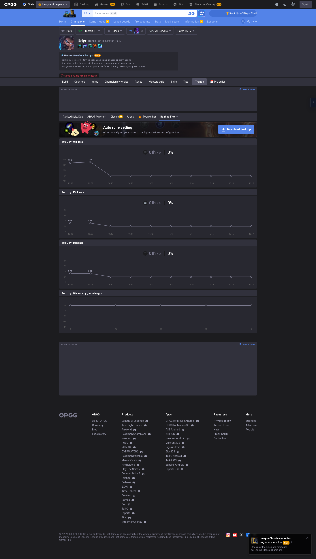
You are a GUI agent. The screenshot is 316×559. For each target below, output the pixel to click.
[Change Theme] (285, 4)
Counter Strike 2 (131, 473)
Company (97, 425)
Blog (94, 429)
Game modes (98, 21)
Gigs (124, 517)
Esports (126, 513)
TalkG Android (174, 455)
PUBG (125, 442)
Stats (158, 21)
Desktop (126, 495)
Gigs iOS (170, 451)
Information (193, 21)
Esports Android (175, 464)
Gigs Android (173, 447)
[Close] (307, 537)
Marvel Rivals (129, 460)
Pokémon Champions (134, 433)
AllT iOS (170, 433)
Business (251, 420)
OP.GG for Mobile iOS (177, 425)
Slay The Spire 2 (131, 469)
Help (216, 429)
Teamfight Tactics (132, 425)
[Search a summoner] (191, 13)
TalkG (125, 508)
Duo (124, 504)
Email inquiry (221, 433)
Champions (78, 21)
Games (126, 499)
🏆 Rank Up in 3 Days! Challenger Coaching (232, 13)
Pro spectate (142, 21)
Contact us (220, 438)
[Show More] (277, 4)
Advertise (251, 425)
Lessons (212, 21)
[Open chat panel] (313, 102)
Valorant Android (175, 438)
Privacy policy (222, 420)
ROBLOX (126, 447)
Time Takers (129, 491)
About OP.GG (99, 420)
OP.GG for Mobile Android (180, 420)
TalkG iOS (171, 460)
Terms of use (221, 425)
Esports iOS (172, 469)
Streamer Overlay (132, 521)
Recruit (250, 429)
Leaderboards (122, 21)
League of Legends (53, 4)
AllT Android (173, 429)
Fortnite (126, 477)
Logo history (99, 433)
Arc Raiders (128, 464)
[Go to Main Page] (10, 4)
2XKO (125, 486)
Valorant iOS (173, 442)
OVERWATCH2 (130, 451)
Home (63, 21)
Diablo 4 (126, 482)
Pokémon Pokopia (132, 455)
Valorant (126, 438)
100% (69, 30)
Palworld (127, 429)
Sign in (305, 4)
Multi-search (172, 21)
